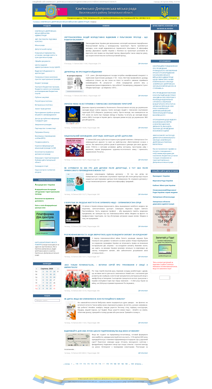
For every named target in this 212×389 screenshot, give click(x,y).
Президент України (161, 176)
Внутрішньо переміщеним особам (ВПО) (45, 137)
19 (50, 277)
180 (115, 364)
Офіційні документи (42, 61)
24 (54, 271)
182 (122, 364)
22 (50, 286)
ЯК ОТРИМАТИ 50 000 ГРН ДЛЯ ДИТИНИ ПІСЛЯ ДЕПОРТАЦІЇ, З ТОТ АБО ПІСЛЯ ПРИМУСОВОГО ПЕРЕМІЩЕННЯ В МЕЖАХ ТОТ (106, 169)
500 (132, 364)
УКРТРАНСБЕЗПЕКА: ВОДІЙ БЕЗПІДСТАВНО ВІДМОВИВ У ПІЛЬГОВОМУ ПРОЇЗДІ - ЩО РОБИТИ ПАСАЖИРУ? (106, 38)
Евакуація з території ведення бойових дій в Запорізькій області (47, 160)
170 (77, 364)
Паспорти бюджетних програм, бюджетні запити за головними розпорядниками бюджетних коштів (47, 90)
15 (47, 286)
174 (92, 364)
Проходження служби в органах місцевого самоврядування (47, 113)
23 (50, 288)
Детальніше (143, 63)
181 (118, 364)
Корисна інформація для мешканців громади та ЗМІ (45, 147)
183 (126, 364)
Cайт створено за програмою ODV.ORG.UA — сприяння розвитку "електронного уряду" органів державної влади (106, 381)
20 (50, 280)
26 (54, 277)
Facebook (163, 18)
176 (99, 364)
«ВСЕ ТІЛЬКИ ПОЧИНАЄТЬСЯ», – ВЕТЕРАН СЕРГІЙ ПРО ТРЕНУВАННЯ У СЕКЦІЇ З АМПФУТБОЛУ (106, 266)
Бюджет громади (41, 83)
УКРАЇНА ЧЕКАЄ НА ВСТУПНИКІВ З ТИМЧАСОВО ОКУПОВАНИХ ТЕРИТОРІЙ (98, 104)
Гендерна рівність (42, 142)
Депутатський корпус (43, 49)
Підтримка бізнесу (42, 132)
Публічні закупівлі (42, 97)
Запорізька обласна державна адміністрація (163, 202)
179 (111, 364)
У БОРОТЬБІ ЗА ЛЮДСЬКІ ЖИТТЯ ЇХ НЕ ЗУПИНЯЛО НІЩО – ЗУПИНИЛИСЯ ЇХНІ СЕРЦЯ (102, 202)
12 (47, 277)
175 (96, 364)
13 (47, 280)
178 (107, 364)
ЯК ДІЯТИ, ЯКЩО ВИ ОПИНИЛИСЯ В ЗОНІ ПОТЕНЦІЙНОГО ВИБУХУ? (94, 299)
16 (47, 288)
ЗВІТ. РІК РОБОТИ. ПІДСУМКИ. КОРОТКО (46, 40)
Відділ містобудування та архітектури (45, 72)
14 (47, 283)
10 (47, 271)
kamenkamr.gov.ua (127, 379)
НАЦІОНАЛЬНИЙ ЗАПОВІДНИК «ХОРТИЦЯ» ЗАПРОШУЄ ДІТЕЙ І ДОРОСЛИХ (98, 136)
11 (47, 274)
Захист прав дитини (43, 109)
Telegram (173, 18)
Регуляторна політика (43, 101)
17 (50, 271)
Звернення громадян (43, 124)
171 (80, 364)
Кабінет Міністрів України (164, 185)
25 (54, 274)
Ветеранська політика (44, 105)
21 (50, 283)
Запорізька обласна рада (164, 197)
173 (88, 364)
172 (84, 364)
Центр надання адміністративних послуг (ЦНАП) (47, 66)
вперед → (139, 364)
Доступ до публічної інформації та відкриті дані (47, 119)
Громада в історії (41, 166)
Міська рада (40, 45)
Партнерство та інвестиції (45, 128)
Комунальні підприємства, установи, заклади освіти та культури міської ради (46, 55)
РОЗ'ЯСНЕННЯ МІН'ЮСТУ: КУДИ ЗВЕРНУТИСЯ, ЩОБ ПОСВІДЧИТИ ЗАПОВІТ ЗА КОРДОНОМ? (105, 234)
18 (50, 274)
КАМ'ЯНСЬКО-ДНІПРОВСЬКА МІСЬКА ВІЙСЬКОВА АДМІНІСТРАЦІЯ (65, 22)
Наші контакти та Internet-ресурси (45, 171)
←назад (66, 364)
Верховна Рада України (163, 181)
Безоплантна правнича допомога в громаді (44, 153)
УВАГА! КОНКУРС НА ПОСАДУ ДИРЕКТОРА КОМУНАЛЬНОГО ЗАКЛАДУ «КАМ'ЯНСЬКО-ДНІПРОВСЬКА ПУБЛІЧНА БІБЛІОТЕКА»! (164, 139)
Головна (36, 22)
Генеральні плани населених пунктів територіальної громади (47, 78)
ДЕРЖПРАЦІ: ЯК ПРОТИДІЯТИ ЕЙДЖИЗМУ (83, 71)
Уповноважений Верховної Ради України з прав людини (165, 191)
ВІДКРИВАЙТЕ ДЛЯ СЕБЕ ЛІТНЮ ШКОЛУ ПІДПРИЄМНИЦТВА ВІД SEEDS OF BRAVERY (101, 331)
